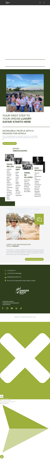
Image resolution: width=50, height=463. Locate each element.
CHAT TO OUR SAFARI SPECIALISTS (34, 259)
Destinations (6, 304)
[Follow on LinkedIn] (16, 308)
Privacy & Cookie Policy (11, 401)
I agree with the (8, 401)
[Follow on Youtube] (12, 308)
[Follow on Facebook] (3, 308)
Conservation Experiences (10, 303)
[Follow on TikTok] (21, 308)
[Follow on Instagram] (7, 308)
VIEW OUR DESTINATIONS (9, 143)
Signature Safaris (8, 301)
